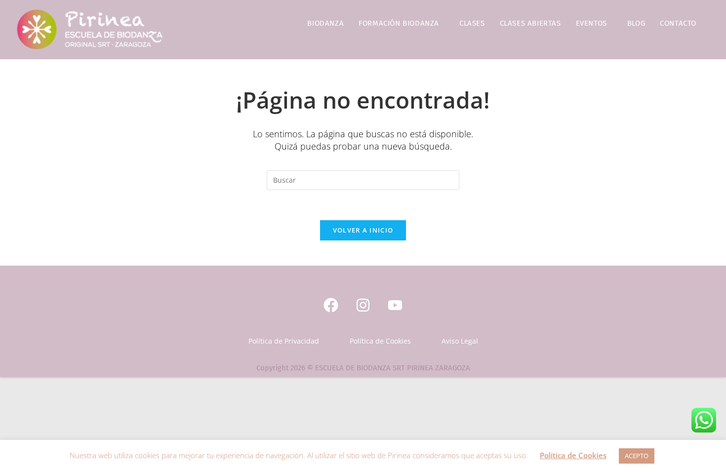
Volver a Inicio (363, 230)
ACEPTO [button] (636, 455)
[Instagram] (363, 305)
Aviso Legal (460, 341)
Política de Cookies (380, 341)
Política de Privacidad (283, 341)
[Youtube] (395, 305)
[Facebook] (331, 305)
